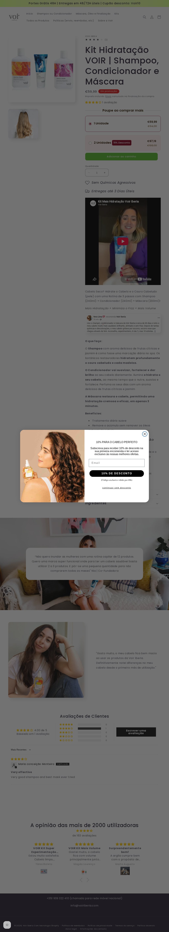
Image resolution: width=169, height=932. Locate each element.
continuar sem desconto (116, 488)
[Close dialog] (144, 433)
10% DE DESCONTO (116, 473)
